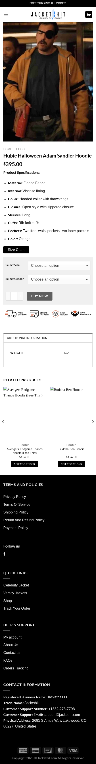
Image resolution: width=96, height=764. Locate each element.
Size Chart (16, 250)
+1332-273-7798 (61, 709)
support (50, 715)
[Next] (93, 430)
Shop (7, 601)
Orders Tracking (16, 668)
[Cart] (88, 14)
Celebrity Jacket (16, 585)
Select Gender (15, 278)
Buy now (39, 296)
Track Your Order (16, 608)
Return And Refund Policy (23, 520)
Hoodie (21, 149)
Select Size (13, 265)
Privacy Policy (14, 497)
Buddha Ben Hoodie (71, 449)
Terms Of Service (16, 504)
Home (7, 149)
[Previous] (3, 430)
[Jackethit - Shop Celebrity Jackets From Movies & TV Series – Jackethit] (48, 14)
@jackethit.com (68, 715)
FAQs (7, 660)
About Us (10, 645)
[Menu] (6, 14)
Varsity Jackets (15, 593)
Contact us (11, 653)
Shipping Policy (15, 512)
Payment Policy (15, 528)
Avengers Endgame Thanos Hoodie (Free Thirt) (25, 451)
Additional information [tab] (27, 338)
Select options (24, 464)
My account (12, 637)
